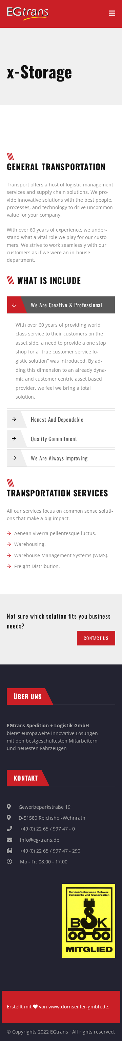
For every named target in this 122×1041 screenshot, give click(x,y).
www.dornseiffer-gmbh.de (78, 1006)
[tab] (61, 305)
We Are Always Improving (59, 458)
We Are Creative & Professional (66, 305)
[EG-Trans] (28, 10)
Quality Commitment (54, 439)
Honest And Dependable (57, 419)
